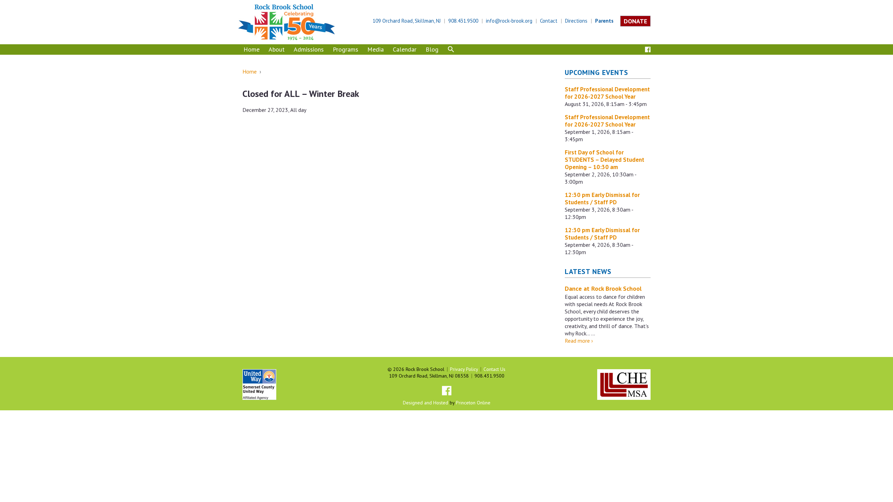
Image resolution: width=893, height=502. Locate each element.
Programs (345, 49)
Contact (548, 20)
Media (375, 49)
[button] (451, 50)
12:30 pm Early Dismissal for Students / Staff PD (602, 198)
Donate (635, 21)
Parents (604, 20)
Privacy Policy (464, 369)
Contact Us (494, 369)
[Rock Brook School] (286, 21)
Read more (579, 340)
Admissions (309, 49)
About (277, 49)
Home (251, 49)
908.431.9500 (463, 20)
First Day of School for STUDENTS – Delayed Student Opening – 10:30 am (604, 160)
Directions (576, 20)
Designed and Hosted (425, 403)
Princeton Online (473, 403)
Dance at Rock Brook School (603, 288)
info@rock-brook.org (509, 20)
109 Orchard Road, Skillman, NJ (407, 20)
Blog (432, 49)
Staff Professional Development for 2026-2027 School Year (607, 92)
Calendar (405, 49)
